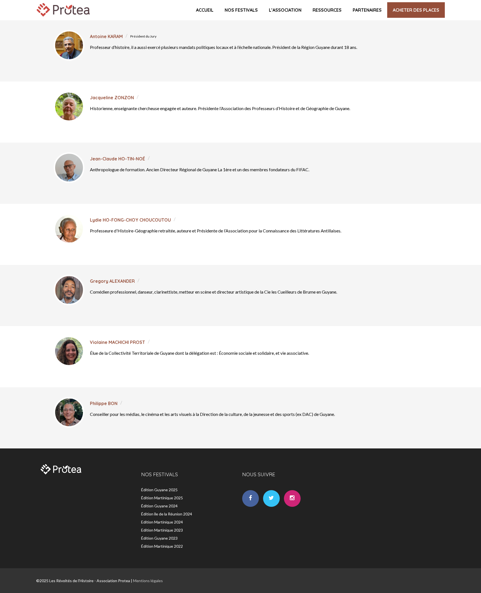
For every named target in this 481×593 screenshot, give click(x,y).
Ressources (327, 10)
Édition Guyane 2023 (159, 538)
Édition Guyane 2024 (159, 505)
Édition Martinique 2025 (162, 497)
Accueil (204, 10)
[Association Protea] (64, 17)
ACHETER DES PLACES (416, 10)
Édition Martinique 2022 (162, 546)
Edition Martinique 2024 (162, 522)
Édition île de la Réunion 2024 (166, 514)
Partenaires (367, 10)
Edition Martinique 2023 (162, 530)
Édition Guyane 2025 (159, 489)
